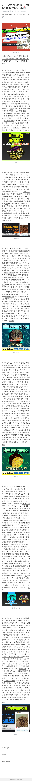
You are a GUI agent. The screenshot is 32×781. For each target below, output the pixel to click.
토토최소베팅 (8, 623)
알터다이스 (26, 187)
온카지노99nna (20, 306)
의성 (18, 568)
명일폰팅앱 (22, 668)
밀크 (10, 301)
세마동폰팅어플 (9, 368)
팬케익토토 (19, 542)
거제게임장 (20, 437)
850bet (4, 755)
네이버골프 (10, 184)
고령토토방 (13, 104)
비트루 (11, 320)
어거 (6, 203)
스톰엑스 (8, 87)
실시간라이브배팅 (11, 177)
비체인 (17, 423)
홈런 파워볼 (6, 761)
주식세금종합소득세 (15, 556)
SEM (5, 494)
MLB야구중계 (16, 199)
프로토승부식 (6, 748)
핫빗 (11, 108)
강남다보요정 (12, 313)
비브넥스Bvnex (9, 273)
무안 (5, 401)
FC (26, 575)
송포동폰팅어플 (9, 120)
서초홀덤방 (15, 216)
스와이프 (7, 392)
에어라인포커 (12, 94)
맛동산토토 (20, 75)
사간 (12, 256)
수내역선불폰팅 (9, 680)
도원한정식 (25, 125)
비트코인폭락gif (18, 511)
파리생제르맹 (9, 297)
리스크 (13, 82)
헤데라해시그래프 (23, 130)
